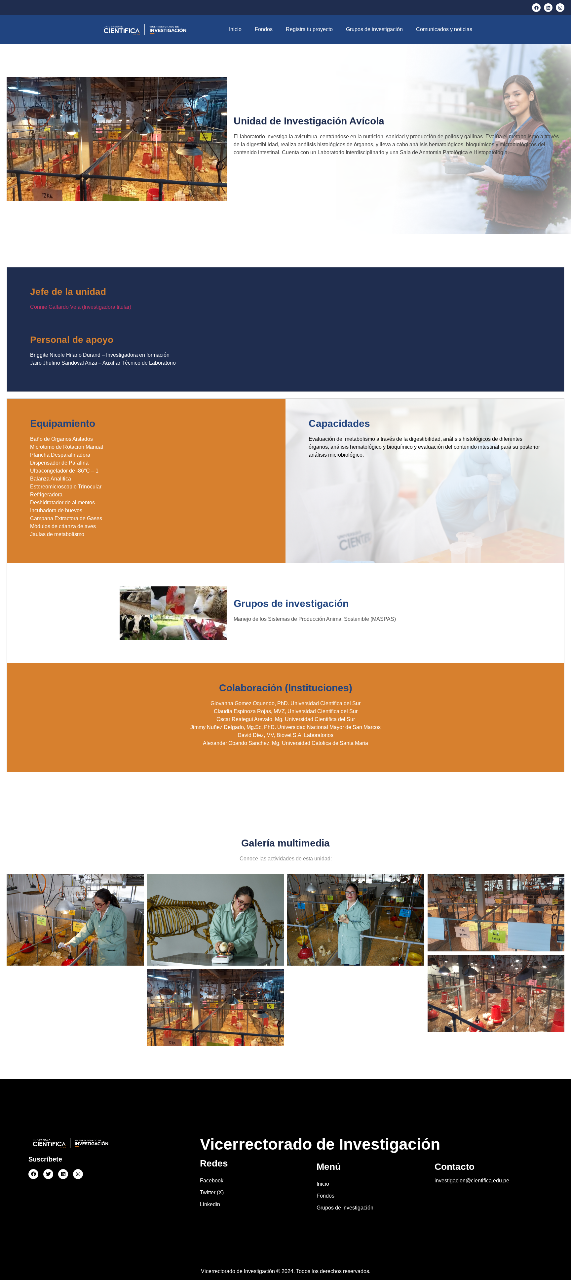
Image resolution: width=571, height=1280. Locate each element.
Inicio (235, 29)
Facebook (211, 1180)
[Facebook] (536, 7)
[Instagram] (560, 7)
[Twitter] (48, 1174)
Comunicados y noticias (444, 29)
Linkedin (210, 1204)
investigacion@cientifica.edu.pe (472, 1180)
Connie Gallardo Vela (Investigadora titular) (80, 307)
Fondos (264, 29)
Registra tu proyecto (309, 29)
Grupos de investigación (374, 29)
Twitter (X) (212, 1192)
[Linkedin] (548, 7)
